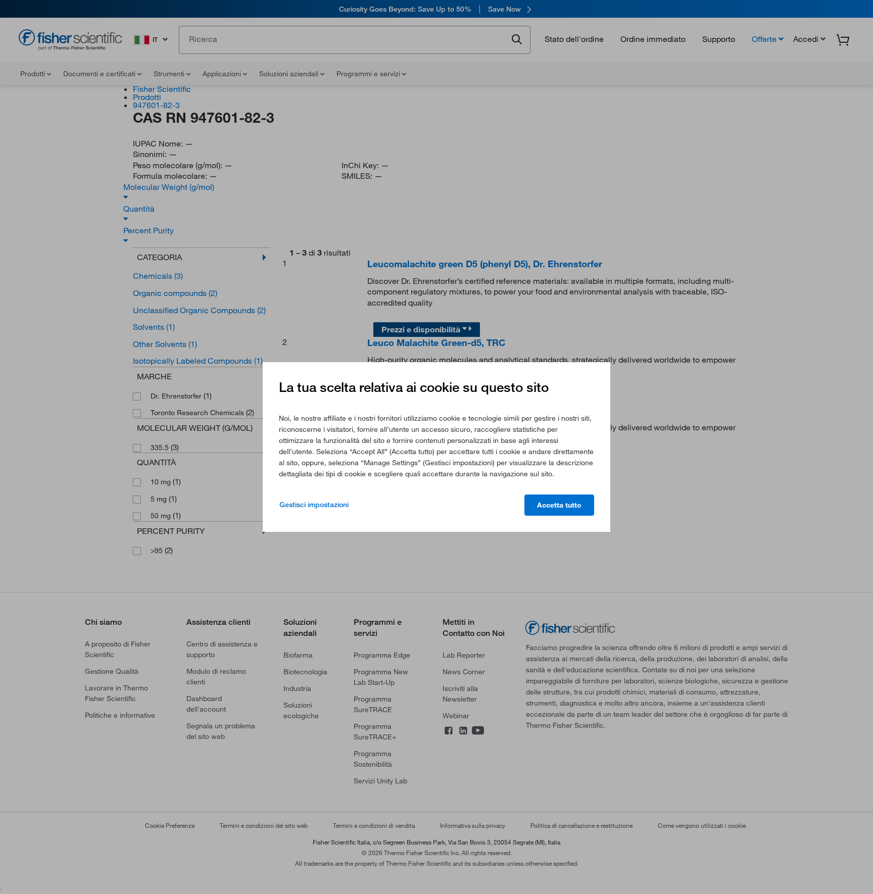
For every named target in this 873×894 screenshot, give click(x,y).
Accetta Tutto (559, 505)
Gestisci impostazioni (314, 504)
